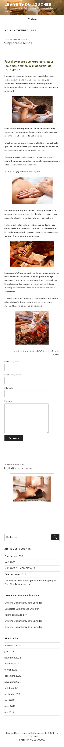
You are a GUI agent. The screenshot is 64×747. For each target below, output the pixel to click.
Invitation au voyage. (18, 468)
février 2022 (10, 669)
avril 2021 (9, 700)
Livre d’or (37, 602)
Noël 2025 (9, 562)
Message (8, 401)
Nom (11, 361)
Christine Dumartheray (15, 621)
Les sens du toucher (27, 4)
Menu (34, 19)
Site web (8, 388)
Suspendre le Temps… (19, 43)
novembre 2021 (12, 682)
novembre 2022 (12, 657)
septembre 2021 (13, 694)
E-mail (12, 375)
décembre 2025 (12, 645)
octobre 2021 (11, 688)
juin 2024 (9, 651)
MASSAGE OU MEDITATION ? (19, 568)
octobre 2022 (11, 663)
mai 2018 (9, 712)
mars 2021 (9, 706)
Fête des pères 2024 (15, 574)
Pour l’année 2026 (13, 556)
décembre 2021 (12, 676)
